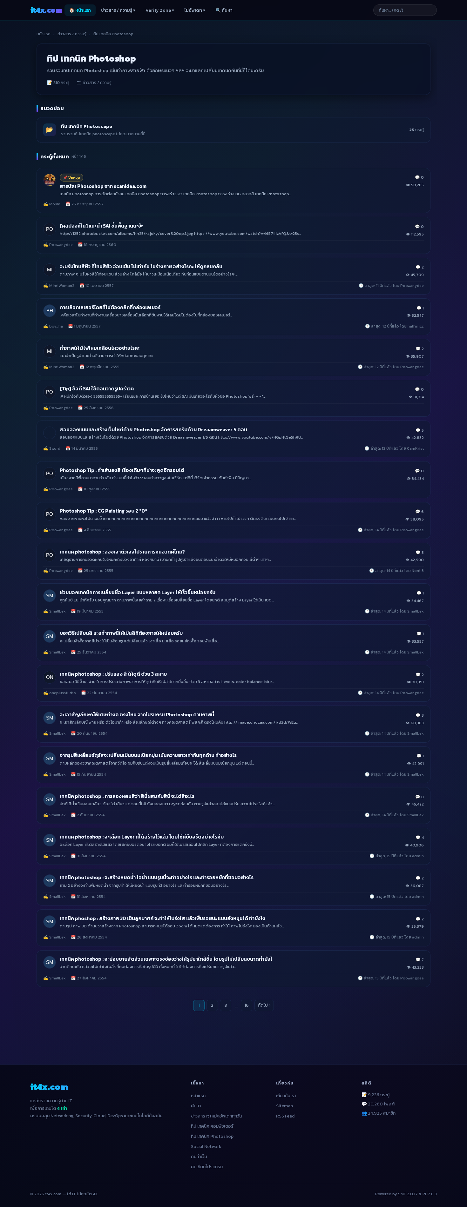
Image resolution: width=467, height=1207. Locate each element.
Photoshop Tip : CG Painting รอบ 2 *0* (103, 510)
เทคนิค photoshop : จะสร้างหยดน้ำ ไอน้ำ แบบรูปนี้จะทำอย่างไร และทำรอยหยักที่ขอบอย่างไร (157, 877)
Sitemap (284, 1106)
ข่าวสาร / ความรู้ (72, 34)
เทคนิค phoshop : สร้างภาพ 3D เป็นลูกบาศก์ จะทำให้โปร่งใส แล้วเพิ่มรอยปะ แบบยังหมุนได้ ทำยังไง (162, 918)
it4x (46, 10)
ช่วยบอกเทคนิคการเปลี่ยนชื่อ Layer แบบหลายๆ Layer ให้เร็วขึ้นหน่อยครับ (137, 592)
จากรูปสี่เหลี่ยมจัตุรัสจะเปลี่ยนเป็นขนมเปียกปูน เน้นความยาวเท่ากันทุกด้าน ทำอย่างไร (148, 755)
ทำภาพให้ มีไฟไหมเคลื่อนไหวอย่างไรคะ (100, 348)
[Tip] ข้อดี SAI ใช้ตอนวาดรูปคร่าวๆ (97, 388)
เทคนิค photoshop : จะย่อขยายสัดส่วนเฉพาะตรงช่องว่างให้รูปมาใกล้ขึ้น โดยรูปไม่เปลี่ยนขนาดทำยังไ (166, 959)
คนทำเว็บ (199, 1156)
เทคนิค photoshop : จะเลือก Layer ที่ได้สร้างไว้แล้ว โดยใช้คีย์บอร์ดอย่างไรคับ (142, 836)
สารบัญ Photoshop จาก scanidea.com (103, 186)
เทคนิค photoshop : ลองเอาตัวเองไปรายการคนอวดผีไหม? (122, 551)
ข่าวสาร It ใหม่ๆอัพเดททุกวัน (216, 1116)
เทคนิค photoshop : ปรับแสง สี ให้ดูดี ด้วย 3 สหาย (113, 674)
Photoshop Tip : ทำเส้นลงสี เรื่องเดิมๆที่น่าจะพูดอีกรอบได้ (122, 470)
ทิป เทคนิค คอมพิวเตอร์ (212, 1126)
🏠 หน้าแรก (80, 10)
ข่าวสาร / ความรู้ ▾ (118, 10)
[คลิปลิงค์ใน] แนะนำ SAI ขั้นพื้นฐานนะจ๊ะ (101, 225)
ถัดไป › (264, 1005)
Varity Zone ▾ (160, 10)
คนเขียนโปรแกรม (207, 1167)
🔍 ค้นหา (224, 10)
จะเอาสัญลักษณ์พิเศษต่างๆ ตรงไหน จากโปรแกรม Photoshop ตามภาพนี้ (137, 714)
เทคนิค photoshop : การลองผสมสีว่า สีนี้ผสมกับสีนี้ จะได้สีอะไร (127, 796)
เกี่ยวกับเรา (286, 1095)
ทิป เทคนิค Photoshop (212, 1136)
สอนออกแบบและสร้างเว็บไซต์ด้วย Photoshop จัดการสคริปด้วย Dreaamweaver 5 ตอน (153, 429)
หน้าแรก (44, 34)
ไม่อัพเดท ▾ (194, 10)
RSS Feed (285, 1116)
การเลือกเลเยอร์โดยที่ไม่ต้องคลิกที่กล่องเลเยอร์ (110, 307)
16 (247, 1005)
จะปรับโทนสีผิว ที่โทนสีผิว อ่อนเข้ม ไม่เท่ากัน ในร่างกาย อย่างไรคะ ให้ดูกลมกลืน (141, 266)
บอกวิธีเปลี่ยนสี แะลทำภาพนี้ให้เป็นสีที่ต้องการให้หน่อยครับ (121, 633)
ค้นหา (196, 1106)
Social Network (206, 1146)
